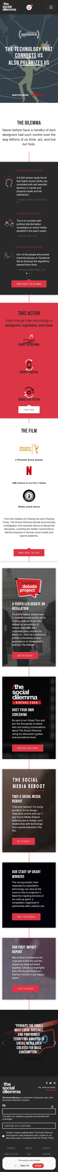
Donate (29, 1148)
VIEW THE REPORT (25, 989)
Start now (29, 410)
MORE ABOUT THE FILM (29, 553)
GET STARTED (23, 841)
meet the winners (26, 917)
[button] (29, 7)
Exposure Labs (41, 1097)
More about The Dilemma (29, 284)
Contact (11, 1148)
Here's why (51, 1090)
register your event (27, 748)
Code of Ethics (11, 1154)
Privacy (47, 1148)
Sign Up (53, 1107)
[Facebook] (46, 1083)
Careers (46, 1154)
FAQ (29, 1154)
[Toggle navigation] (51, 7)
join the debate (25, 656)
